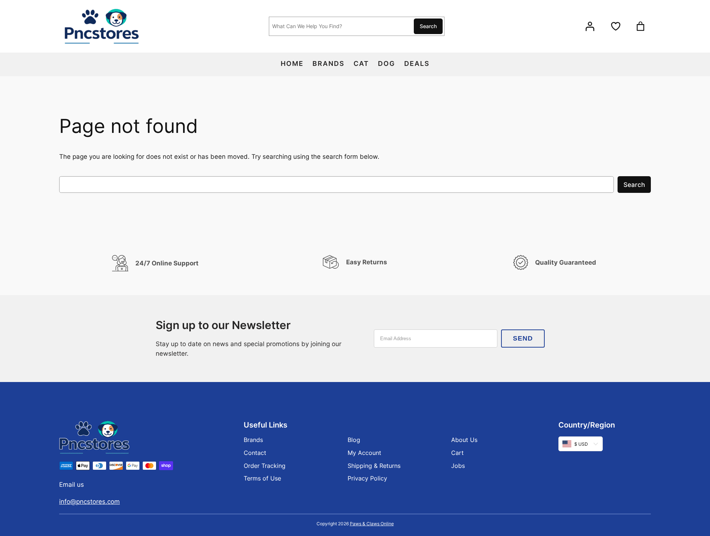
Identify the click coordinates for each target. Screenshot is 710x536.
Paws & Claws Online (372, 523)
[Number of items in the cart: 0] (640, 26)
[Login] (590, 26)
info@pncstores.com (89, 501)
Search (428, 26)
